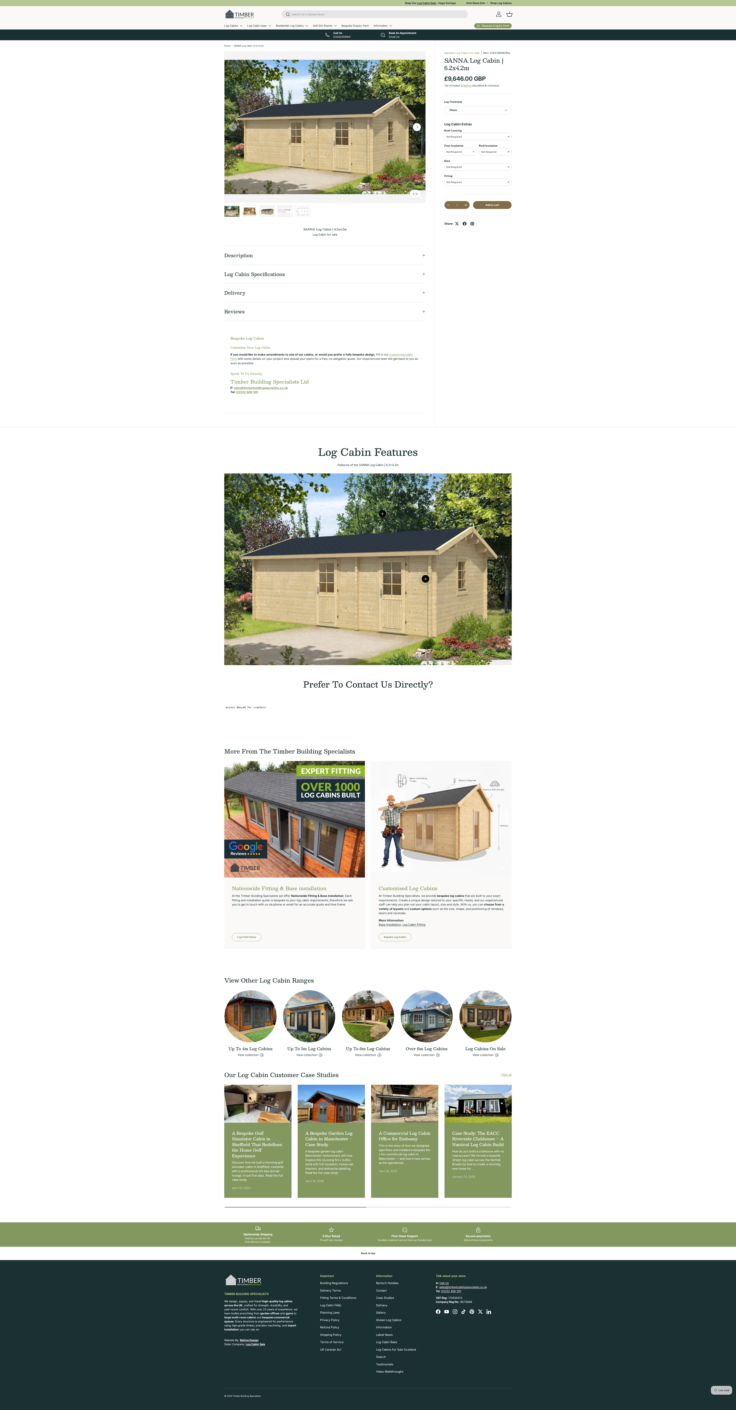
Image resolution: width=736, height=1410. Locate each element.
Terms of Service (332, 1342)
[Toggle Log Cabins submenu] (241, 25)
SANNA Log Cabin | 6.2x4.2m (249, 45)
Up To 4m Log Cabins (250, 1048)
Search (381, 1357)
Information (381, 25)
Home (227, 45)
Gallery (381, 1312)
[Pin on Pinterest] (472, 224)
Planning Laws (330, 1312)
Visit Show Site (475, 3)
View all (506, 1074)
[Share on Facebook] (464, 224)
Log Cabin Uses (257, 25)
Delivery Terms (330, 1290)
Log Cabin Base (246, 936)
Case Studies (385, 1298)
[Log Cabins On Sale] (485, 1016)
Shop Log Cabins (501, 3)
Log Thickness (453, 101)
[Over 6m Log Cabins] (427, 1016)
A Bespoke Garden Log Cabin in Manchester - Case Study (329, 1139)
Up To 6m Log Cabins (368, 1048)
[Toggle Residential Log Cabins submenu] (306, 25)
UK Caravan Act (330, 1349)
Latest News (384, 1335)
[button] (509, 14)
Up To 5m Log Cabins (309, 1048)
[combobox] (375, 14)
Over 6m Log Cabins (427, 1048)
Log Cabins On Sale (485, 1048)
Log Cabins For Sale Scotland (396, 1349)
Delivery (381, 1305)
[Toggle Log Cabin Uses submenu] (269, 25)
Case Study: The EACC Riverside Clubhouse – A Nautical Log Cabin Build (478, 1139)
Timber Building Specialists (247, 1396)
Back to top (368, 1253)
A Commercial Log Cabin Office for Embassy (404, 1136)
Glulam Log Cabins (388, 1320)
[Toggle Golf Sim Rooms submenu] (335, 25)
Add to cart (492, 204)
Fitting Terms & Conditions (338, 1298)
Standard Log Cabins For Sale (461, 52)
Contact (381, 1290)
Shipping (465, 85)
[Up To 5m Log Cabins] (309, 1016)
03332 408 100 (451, 1291)
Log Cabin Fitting (414, 924)
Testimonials (384, 1364)
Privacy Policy (329, 1320)
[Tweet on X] (457, 224)
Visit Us (444, 1283)
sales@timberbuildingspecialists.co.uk (463, 1287)
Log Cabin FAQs (330, 1305)
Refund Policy (329, 1327)
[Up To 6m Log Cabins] (368, 1016)
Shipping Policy (330, 1335)
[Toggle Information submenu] (390, 25)
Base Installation (390, 924)
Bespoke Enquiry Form (355, 25)
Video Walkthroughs (389, 1371)
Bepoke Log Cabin (395, 936)
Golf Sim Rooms (322, 25)
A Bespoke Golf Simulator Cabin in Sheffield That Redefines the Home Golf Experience (257, 1144)
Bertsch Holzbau (387, 1283)
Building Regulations (334, 1283)
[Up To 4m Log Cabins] (250, 1016)
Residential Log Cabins (290, 25)
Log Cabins (231, 25)
